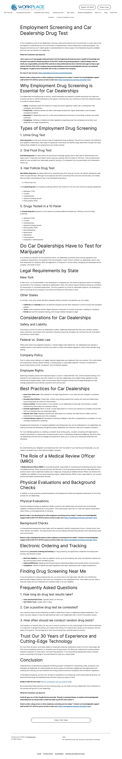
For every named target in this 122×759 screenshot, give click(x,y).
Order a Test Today (61, 720)
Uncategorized (31, 737)
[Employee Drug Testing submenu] (49, 12)
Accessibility (59, 754)
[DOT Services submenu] (13, 12)
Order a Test (104, 7)
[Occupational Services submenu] (31, 12)
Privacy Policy (48, 754)
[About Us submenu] (101, 12)
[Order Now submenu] (117, 12)
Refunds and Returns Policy (75, 754)
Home (39, 754)
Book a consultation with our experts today (56, 682)
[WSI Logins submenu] (74, 12)
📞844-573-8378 (87, 7)
